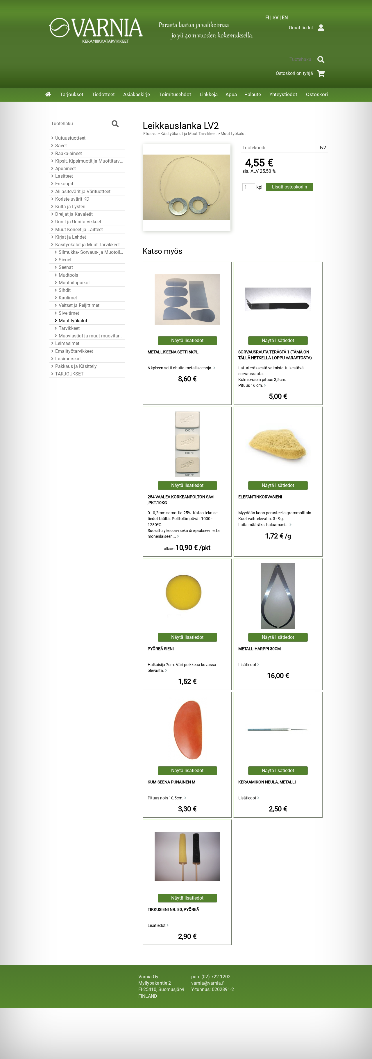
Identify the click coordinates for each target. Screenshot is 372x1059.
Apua (231, 94)
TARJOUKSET (69, 374)
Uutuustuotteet (70, 138)
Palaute (252, 94)
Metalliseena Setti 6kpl (173, 352)
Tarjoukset (71, 94)
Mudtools (68, 275)
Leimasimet (67, 343)
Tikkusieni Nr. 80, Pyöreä (173, 909)
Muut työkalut (73, 320)
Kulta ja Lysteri (70, 206)
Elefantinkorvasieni (260, 497)
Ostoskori (317, 94)
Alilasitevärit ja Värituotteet (82, 191)
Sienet (65, 259)
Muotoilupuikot (74, 282)
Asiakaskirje (136, 94)
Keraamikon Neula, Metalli (267, 782)
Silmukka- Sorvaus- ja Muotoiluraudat (91, 252)
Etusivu (150, 133)
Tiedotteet (103, 94)
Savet (61, 145)
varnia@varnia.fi (208, 983)
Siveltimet (69, 313)
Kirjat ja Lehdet (70, 237)
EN (285, 17)
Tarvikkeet (69, 328)
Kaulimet (68, 298)
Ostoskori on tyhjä (294, 73)
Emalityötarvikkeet (74, 351)
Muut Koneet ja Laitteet (79, 229)
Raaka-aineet (68, 153)
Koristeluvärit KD (72, 199)
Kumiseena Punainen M (171, 782)
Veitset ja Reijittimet (79, 305)
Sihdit (65, 290)
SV (275, 17)
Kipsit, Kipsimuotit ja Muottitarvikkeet (89, 161)
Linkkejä (209, 94)
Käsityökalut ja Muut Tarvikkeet (87, 244)
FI (267, 17)
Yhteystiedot (283, 94)
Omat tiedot (301, 27)
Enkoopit (64, 183)
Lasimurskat (68, 359)
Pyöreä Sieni (161, 648)
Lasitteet (64, 176)
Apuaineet (65, 168)
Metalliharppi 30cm (259, 648)
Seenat (66, 267)
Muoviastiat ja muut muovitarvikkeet (91, 336)
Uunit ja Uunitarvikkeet (78, 221)
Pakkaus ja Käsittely (76, 366)
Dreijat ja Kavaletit (74, 214)
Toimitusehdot (175, 94)
